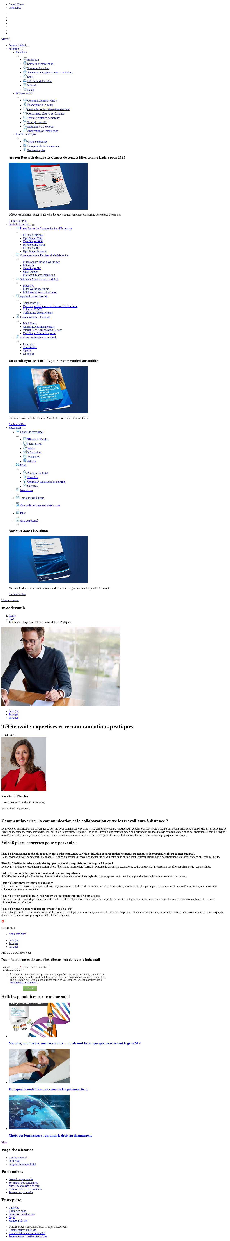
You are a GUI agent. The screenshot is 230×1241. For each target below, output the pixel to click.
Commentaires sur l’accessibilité (27, 1233)
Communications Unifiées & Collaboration (44, 255)
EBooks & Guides (37, 439)
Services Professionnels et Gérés (38, 337)
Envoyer (30, 988)
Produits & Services (20, 224)
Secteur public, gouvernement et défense (50, 72)
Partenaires (15, 7)
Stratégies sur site (37, 122)
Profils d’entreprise (26, 134)
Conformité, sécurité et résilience (45, 113)
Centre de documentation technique (40, 505)
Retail (30, 89)
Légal (12, 1217)
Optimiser (28, 353)
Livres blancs (34, 443)
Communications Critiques (35, 316)
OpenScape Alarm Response (39, 333)
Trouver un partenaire (21, 1192)
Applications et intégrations (42, 130)
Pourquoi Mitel (17, 45)
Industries (21, 52)
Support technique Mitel (22, 1164)
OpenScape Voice (33, 238)
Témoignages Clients (32, 497)
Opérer (27, 350)
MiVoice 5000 (31, 247)
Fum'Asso (14, 1160)
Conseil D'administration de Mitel (46, 481)
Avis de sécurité (29, 520)
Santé (30, 76)
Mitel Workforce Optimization (40, 292)
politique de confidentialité (23, 982)
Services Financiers (38, 68)
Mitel (23, 465)
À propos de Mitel (37, 472)
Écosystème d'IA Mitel (40, 104)
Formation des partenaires (23, 1182)
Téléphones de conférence (38, 312)
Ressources (15, 427)
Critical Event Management (38, 326)
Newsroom (26, 490)
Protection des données (22, 1214)
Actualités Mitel (18, 933)
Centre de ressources (31, 431)
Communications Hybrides (42, 100)
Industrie (32, 85)
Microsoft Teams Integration (39, 274)
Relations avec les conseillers (25, 1189)
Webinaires (33, 456)
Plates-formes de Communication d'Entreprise (46, 228)
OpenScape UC (32, 268)
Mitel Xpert (29, 323)
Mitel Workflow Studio (36, 288)
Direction (32, 477)
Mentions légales (18, 1220)
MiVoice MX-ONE (34, 244)
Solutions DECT (32, 309)
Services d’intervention (40, 63)
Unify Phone (30, 271)
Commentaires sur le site (22, 1229)
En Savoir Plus (17, 424)
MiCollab (28, 265)
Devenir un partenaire (21, 1179)
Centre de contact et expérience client (48, 109)
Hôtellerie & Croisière (39, 81)
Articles (31, 461)
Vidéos (31, 448)
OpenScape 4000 (33, 241)
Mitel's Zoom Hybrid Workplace (41, 261)
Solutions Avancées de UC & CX (39, 279)
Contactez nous (17, 1210)
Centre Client (16, 4)
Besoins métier (24, 93)
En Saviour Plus (18, 220)
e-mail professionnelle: (12, 968)
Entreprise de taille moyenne (43, 146)
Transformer (30, 347)
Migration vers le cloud (40, 126)
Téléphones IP (31, 302)
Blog (23, 512)
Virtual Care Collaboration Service (42, 329)
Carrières (32, 485)
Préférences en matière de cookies (28, 1236)
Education (33, 59)
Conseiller (28, 344)
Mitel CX (28, 285)
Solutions (14, 48)
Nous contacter (10, 600)
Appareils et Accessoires (34, 296)
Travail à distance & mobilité (43, 117)
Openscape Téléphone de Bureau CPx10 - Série (50, 306)
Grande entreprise (37, 141)
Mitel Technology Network (24, 1185)
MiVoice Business (33, 234)
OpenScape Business (35, 251)
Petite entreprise (36, 150)
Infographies (34, 452)
